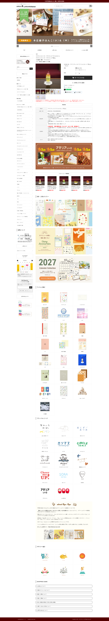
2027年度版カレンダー (21, 86)
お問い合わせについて (42, 610)
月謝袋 (18, 184)
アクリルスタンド (47, 59)
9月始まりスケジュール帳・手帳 (22, 89)
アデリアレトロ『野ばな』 (51, 57)
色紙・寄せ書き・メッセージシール (23, 193)
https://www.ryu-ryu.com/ (54, 526)
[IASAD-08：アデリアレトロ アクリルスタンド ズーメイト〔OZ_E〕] (64, 180)
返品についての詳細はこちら (69, 85)
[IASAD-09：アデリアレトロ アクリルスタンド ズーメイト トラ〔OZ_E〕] (75, 180)
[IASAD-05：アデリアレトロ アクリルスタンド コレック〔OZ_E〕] (52, 180)
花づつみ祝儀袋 (19, 178)
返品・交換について (41, 598)
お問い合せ (54, 50)
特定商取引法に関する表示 (31, 619)
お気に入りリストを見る (21, 250)
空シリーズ (19, 143)
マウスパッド (19, 219)
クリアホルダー (19, 207)
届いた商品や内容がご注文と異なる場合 (46, 602)
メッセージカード (20, 166)
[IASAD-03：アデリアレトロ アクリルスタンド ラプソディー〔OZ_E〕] (40, 180)
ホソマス (18, 124)
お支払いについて (41, 586)
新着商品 (18, 80)
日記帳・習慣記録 (20, 210)
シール (18, 169)
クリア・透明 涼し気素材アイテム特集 (43, 61)
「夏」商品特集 (19, 100)
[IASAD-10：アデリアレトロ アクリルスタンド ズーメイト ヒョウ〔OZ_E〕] (87, 180)
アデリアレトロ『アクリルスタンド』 (53, 56)
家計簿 (18, 196)
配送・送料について (41, 594)
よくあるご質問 (85, 50)
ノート (18, 187)
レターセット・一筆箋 (21, 175)
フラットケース (19, 204)
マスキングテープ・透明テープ (22, 172)
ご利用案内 (39, 50)
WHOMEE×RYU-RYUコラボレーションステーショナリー (24, 131)
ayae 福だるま (19, 154)
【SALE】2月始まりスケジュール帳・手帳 (24, 106)
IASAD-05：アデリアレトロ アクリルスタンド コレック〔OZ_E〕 (52, 187)
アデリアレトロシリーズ (40, 56)
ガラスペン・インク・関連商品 (22, 216)
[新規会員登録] (23, 63)
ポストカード (19, 160)
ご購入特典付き (19, 109)
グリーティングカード (21, 163)
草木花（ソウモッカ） (21, 127)
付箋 (17, 201)
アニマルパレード (20, 149)
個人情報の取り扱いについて (22, 619)
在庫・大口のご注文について (44, 606)
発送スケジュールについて (43, 590)
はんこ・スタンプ (20, 222)
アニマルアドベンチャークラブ (22, 146)
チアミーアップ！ (20, 137)
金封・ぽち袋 (19, 181)
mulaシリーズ (19, 118)
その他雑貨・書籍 (39, 59)
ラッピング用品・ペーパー (21, 213)
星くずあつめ (19, 121)
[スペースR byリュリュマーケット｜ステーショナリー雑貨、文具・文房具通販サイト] (26, 7)
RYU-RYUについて (69, 50)
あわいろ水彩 (19, 115)
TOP (24, 50)
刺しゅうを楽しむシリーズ (21, 134)
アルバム (18, 190)
